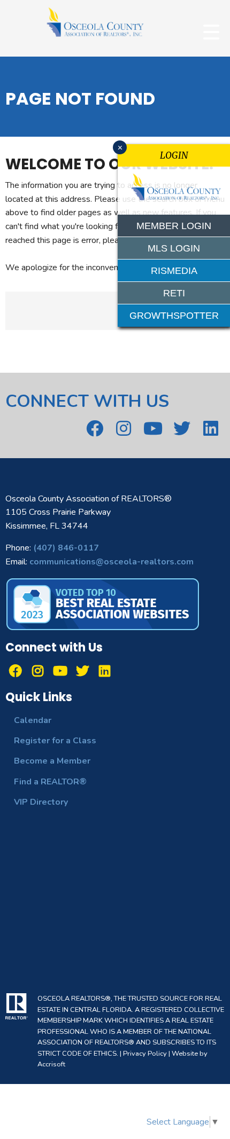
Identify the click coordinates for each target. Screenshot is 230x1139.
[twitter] (181, 428)
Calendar (32, 720)
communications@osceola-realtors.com (111, 562)
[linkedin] (211, 428)
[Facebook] (94, 428)
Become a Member (52, 761)
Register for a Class (55, 741)
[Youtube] (152, 428)
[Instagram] (123, 428)
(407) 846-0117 (66, 548)
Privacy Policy (145, 1053)
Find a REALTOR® (50, 782)
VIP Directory (41, 802)
